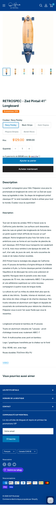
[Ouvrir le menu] (4, 5)
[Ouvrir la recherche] (40, 5)
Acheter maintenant (28, 169)
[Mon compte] (46, 5)
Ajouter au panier (28, 160)
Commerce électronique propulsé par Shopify (20, 499)
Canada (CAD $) (25, 451)
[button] (28, 156)
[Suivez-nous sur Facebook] (4, 464)
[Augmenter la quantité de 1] (29, 148)
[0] (51, 5)
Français (7, 451)
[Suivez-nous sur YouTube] (14, 464)
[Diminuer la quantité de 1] (15, 148)
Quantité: (7, 149)
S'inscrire (11, 439)
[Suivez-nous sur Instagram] (9, 464)
